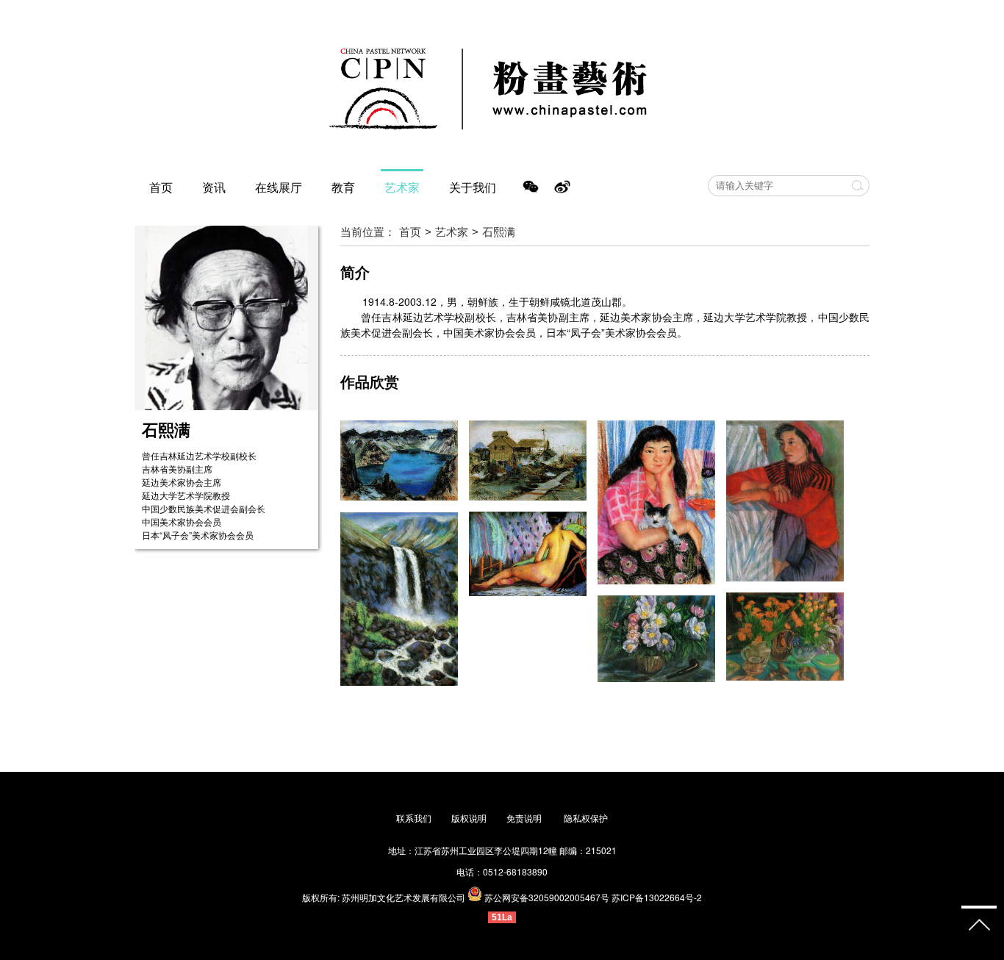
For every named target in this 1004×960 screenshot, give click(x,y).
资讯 (214, 187)
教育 (343, 187)
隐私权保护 (586, 818)
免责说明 (525, 818)
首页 (161, 187)
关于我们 (472, 187)
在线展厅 (278, 187)
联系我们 (413, 818)
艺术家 (402, 187)
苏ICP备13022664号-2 (657, 897)
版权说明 (469, 818)
